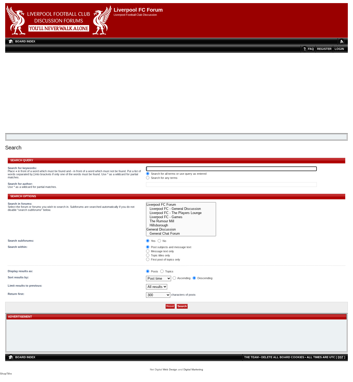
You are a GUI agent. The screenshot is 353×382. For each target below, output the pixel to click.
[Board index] (59, 20)
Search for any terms (164, 177)
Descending (204, 278)
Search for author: (20, 183)
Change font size (341, 41)
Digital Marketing (193, 369)
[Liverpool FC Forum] (181, 205)
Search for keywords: (22, 168)
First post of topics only (165, 259)
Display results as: (20, 271)
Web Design (170, 369)
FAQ (311, 48)
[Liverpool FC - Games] (181, 217)
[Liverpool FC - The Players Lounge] (181, 213)
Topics (168, 271)
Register (324, 48)
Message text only (162, 251)
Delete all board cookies (282, 357)
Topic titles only (160, 255)
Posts (154, 271)
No (164, 240)
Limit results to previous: (25, 285)
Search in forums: (20, 203)
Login (339, 48)
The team (251, 357)
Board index (25, 41)
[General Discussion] (181, 229)
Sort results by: (18, 277)
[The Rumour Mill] (181, 221)
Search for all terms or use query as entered (178, 173)
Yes (153, 240)
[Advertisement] (176, 91)
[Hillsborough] (181, 225)
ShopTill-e (6, 373)
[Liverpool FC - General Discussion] (181, 209)
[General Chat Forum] (181, 234)
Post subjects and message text (170, 247)
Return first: (16, 293)
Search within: (17, 246)
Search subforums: (21, 240)
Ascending (183, 278)
